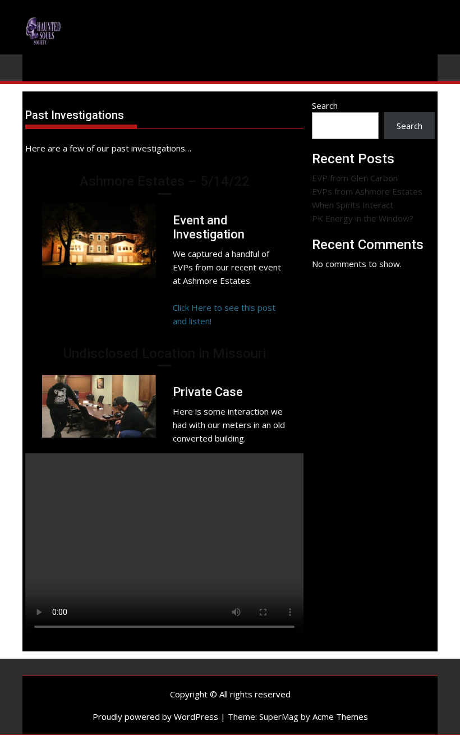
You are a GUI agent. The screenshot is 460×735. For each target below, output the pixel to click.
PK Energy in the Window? (362, 218)
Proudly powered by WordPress (155, 716)
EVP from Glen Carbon (355, 177)
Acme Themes (340, 716)
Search (325, 105)
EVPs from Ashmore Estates (367, 191)
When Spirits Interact (352, 204)
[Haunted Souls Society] (36, 66)
